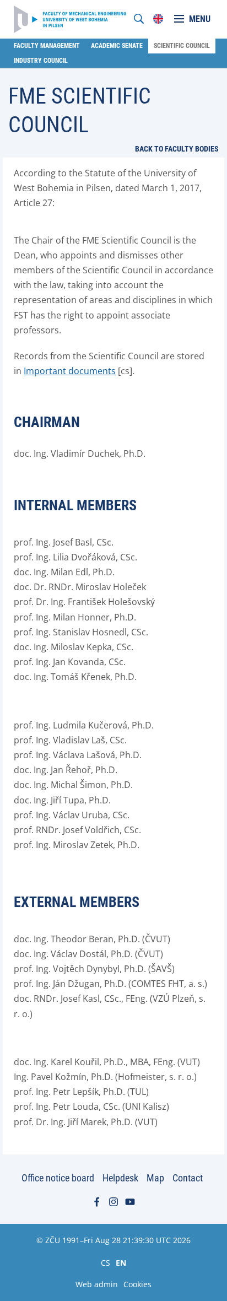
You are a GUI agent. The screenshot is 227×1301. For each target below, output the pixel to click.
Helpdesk (120, 1178)
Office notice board (57, 1178)
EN (121, 1262)
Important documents (70, 371)
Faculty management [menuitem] (47, 46)
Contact (187, 1178)
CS (105, 1262)
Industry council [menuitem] (41, 60)
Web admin (96, 1284)
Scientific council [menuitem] (182, 46)
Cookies (137, 1284)
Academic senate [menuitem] (117, 46)
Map (155, 1178)
